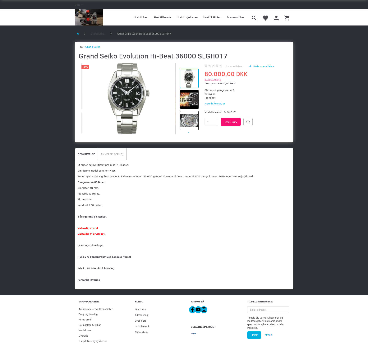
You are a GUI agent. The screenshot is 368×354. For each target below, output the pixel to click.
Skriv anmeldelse (263, 66)
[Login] (276, 17)
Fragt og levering (88, 314)
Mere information (215, 103)
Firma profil (85, 319)
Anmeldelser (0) (112, 154)
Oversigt (83, 335)
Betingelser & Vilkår (90, 324)
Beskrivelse (86, 154)
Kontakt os (85, 330)
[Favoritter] (265, 17)
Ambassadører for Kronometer (96, 308)
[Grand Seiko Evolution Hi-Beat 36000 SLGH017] (128, 98)
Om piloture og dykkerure (93, 341)
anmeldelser (234, 66)
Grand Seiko (92, 46)
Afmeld (268, 335)
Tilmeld (254, 335)
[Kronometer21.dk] (89, 17)
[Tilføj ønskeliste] (248, 122)
